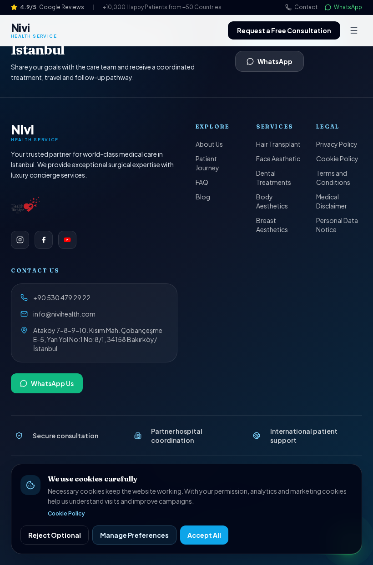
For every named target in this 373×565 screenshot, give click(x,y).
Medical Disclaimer (331, 201)
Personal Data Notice (337, 224)
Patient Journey (207, 163)
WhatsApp (274, 61)
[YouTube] (67, 240)
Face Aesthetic (278, 158)
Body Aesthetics (272, 201)
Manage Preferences (134, 535)
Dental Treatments (273, 177)
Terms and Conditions (333, 177)
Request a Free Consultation (284, 30)
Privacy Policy (337, 144)
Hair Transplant (278, 144)
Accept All (204, 535)
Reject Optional (54, 535)
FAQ (202, 182)
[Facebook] (44, 240)
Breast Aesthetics (272, 224)
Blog (203, 197)
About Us (209, 144)
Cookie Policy (337, 158)
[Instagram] (20, 240)
